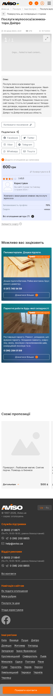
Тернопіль (15, 667)
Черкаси (26, 672)
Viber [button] (10, 144)
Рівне (41, 661)
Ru (47, 507)
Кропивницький (10, 656)
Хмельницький (9, 672)
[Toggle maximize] (46, 38)
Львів (43, 656)
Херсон (38, 667)
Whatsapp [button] (12, 151)
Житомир (19, 645)
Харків (28, 667)
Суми (4, 667)
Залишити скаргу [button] (10, 224)
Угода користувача (12, 609)
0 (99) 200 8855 (20, 538)
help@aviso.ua (14, 543)
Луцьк (24, 640)
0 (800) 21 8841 (10, 557)
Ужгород (33, 645)
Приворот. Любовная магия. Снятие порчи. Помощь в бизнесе (23, 469)
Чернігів (38, 672)
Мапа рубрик (8, 596)
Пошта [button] (31, 151)
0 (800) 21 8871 (10, 530)
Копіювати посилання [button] (16, 124)
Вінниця (13, 640)
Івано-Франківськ (26, 651)
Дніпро (35, 640)
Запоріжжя (7, 651)
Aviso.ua (5, 9)
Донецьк (6, 645)
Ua (41, 507)
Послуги (17, 9)
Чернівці (6, 678)
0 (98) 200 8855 (20, 565)
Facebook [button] (12, 137)
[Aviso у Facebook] (26, 619)
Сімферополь (30, 656)
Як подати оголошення (14, 591)
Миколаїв (6, 661)
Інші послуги (30, 9)
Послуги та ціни (10, 603)
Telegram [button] (27, 144)
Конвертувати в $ (41, 172)
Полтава (30, 661)
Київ (4, 640)
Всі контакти (8, 573)
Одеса (18, 661)
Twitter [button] (30, 137)
